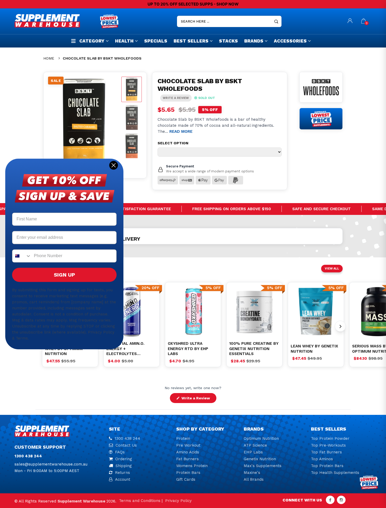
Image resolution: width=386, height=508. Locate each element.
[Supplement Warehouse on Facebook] (330, 500)
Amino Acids (187, 452)
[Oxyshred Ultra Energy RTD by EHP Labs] (193, 311)
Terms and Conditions (139, 500)
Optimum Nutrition (261, 438)
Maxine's (252, 472)
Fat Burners (187, 459)
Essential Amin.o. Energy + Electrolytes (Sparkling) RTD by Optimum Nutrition (127, 349)
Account (122, 479)
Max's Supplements (262, 465)
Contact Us (126, 445)
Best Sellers (191, 41)
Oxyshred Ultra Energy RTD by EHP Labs (188, 348)
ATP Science (255, 445)
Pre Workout (188, 445)
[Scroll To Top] (371, 476)
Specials (155, 41)
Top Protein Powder (330, 438)
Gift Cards (185, 479)
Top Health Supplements (335, 472)
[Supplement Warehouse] (55, 21)
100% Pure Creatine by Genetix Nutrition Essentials (253, 348)
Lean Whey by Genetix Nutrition (314, 349)
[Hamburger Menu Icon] (73, 41)
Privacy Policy (178, 500)
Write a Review (198, 399)
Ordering (123, 459)
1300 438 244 (127, 438)
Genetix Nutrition (260, 459)
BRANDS (253, 41)
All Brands (254, 479)
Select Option (173, 143)
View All (332, 268)
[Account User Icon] (350, 21)
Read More (180, 131)
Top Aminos (322, 459)
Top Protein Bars (327, 465)
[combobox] (21, 256)
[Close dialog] (113, 165)
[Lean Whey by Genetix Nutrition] (315, 311)
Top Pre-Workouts (328, 445)
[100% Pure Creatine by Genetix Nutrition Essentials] (254, 311)
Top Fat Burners (326, 452)
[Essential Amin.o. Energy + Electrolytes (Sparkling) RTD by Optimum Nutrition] (131, 311)
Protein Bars (188, 472)
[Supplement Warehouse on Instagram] (341, 500)
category (92, 41)
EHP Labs (253, 452)
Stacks (228, 41)
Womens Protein (192, 465)
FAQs (120, 452)
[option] (131, 311)
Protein (183, 438)
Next (340, 326)
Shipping (124, 465)
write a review (176, 98)
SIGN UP (64, 275)
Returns (122, 472)
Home (48, 58)
